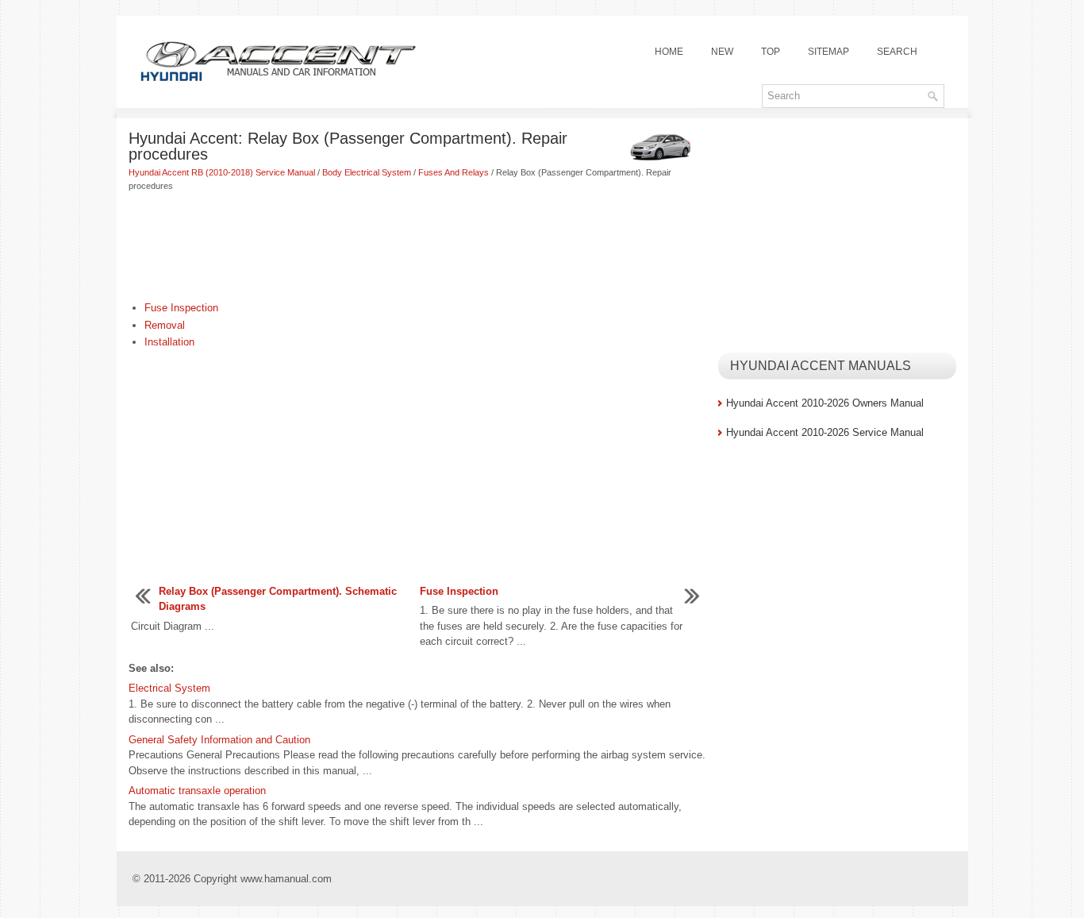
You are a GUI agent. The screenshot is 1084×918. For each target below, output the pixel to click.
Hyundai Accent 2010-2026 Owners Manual (825, 403)
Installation (169, 342)
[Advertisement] (417, 247)
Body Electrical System (366, 172)
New (722, 51)
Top (770, 51)
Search (897, 51)
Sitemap (828, 51)
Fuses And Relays (453, 172)
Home (669, 51)
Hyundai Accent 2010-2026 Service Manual (825, 432)
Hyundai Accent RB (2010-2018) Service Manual (222, 172)
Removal (164, 325)
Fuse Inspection (181, 308)
